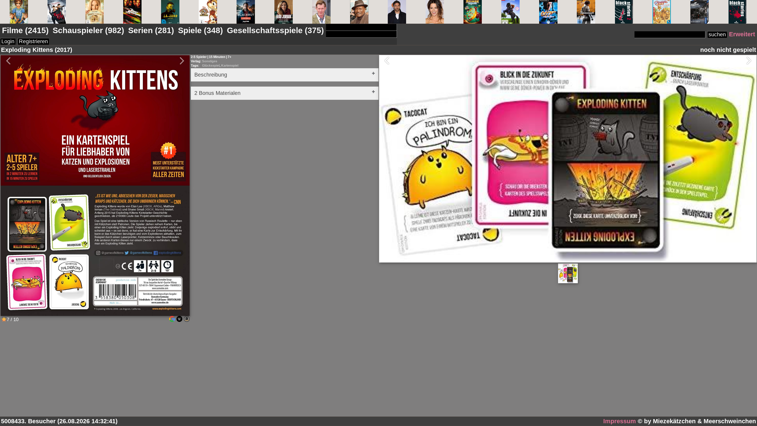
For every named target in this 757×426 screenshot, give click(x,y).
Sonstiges (209, 61)
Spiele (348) (200, 30)
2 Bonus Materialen (217, 93)
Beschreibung (210, 75)
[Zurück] (385, 60)
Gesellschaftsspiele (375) (275, 30)
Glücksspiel (211, 65)
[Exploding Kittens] (95, 184)
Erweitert (742, 34)
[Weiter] (751, 60)
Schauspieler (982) (88, 30)
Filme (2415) (25, 30)
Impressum (619, 421)
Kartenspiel (229, 65)
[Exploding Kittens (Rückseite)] (95, 314)
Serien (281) (151, 30)
